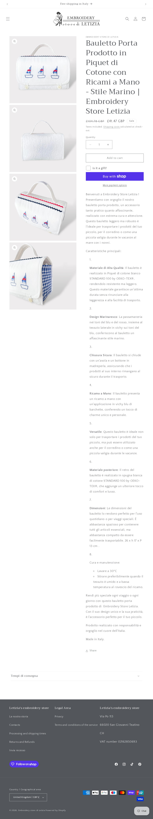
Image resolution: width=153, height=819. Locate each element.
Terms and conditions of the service (76, 725)
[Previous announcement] (7, 4)
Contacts (14, 725)
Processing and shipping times (27, 733)
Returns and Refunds (22, 742)
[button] (8, 19)
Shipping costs (111, 127)
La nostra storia (18, 716)
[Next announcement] (146, 4)
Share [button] (93, 650)
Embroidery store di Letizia (32, 810)
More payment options (115, 185)
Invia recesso (17, 750)
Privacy (59, 716)
